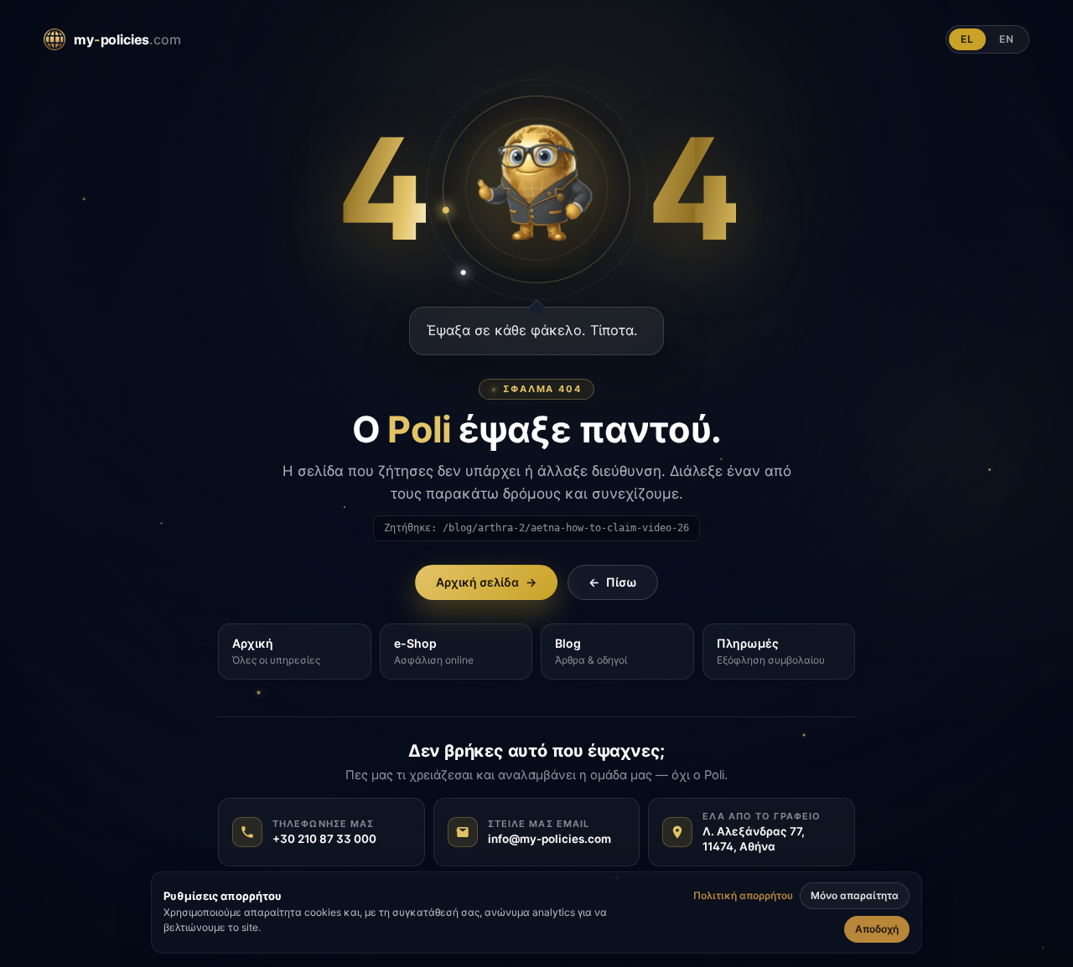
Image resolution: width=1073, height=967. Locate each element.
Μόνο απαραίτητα (855, 895)
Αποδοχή (877, 929)
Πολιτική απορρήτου (743, 896)
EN (1006, 39)
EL (967, 39)
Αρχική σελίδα (486, 582)
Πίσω (612, 582)
